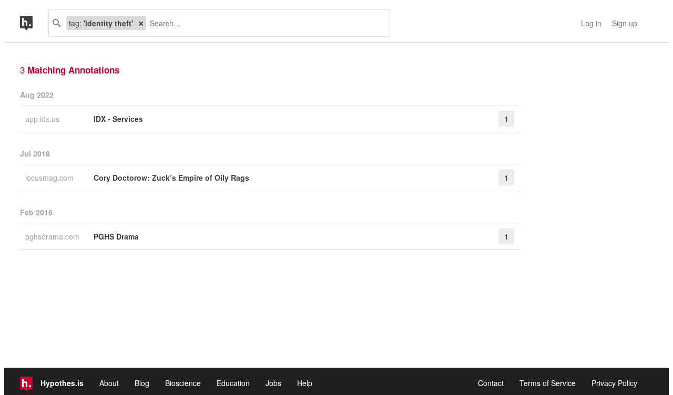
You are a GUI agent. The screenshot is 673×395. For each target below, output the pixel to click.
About (109, 383)
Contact (491, 383)
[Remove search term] (141, 23)
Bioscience (183, 383)
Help (304, 383)
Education (233, 383)
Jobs (273, 383)
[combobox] (264, 23)
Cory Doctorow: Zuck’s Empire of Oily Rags (171, 177)
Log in (591, 23)
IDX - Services (118, 118)
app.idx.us (43, 118)
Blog (142, 383)
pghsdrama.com (53, 236)
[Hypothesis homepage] (34, 23)
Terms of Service (547, 383)
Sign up (624, 23)
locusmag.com (50, 177)
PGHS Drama (116, 236)
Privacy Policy (614, 383)
